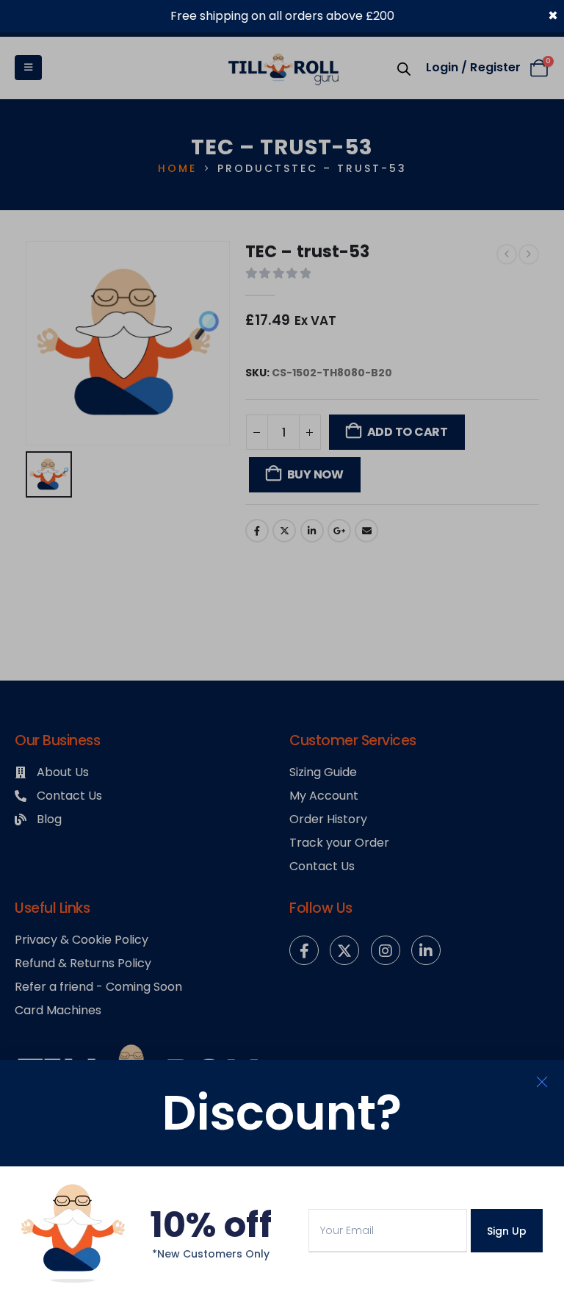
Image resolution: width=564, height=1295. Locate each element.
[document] (282, 647)
